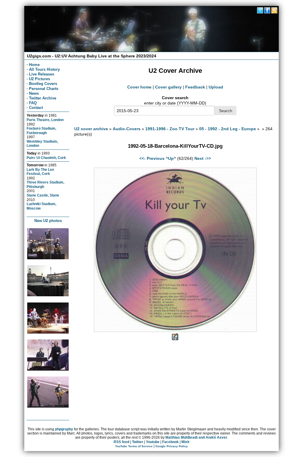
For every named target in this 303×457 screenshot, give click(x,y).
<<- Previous (152, 158)
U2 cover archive (91, 128)
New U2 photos (48, 220)
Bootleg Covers (43, 83)
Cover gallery (168, 87)
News (34, 93)
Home (34, 64)
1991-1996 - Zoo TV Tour (169, 128)
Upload (216, 87)
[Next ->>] (175, 330)
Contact (36, 107)
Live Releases (41, 74)
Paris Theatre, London (45, 120)
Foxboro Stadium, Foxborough (41, 130)
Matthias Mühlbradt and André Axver (196, 437)
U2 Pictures (39, 79)
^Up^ (171, 158)
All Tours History (44, 69)
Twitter (137, 442)
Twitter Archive (42, 98)
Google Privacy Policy (171, 446)
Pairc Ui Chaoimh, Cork (46, 158)
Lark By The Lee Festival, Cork (40, 172)
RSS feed (121, 442)
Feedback (195, 87)
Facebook (170, 442)
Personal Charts (43, 88)
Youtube (152, 442)
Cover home (139, 87)
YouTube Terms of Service (134, 446)
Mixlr (185, 442)
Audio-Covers (127, 128)
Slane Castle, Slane (43, 195)
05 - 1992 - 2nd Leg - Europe (227, 128)
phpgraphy (64, 429)
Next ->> (202, 158)
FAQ (33, 103)
